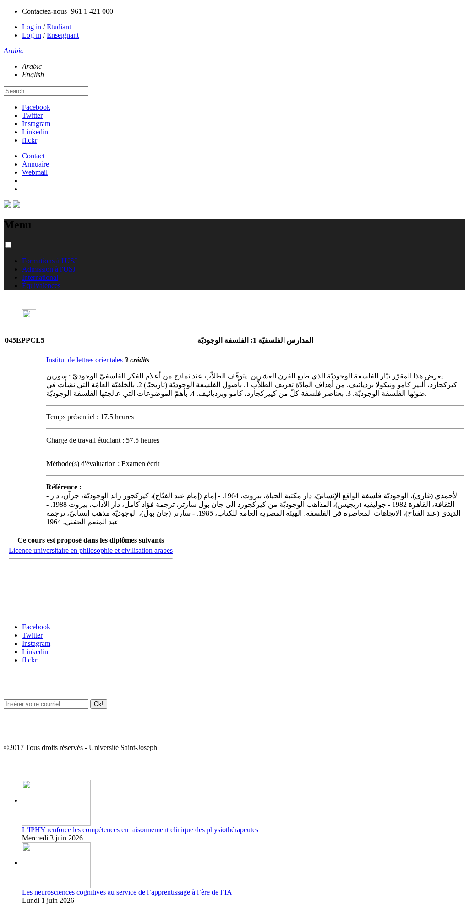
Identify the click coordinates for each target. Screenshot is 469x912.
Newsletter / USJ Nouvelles (38, 729)
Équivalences (41, 285)
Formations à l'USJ (49, 261)
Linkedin (35, 132)
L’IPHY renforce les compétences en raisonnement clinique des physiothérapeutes (140, 830)
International (40, 277)
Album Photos (22, 765)
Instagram (36, 124)
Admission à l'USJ (49, 269)
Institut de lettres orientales (85, 360)
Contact (33, 156)
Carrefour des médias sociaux (42, 609)
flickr (29, 140)
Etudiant (59, 27)
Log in (31, 27)
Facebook (36, 107)
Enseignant (63, 35)
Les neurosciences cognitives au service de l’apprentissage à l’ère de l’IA (127, 892)
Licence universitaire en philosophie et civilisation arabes (91, 550)
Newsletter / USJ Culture (35, 685)
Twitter (32, 115)
